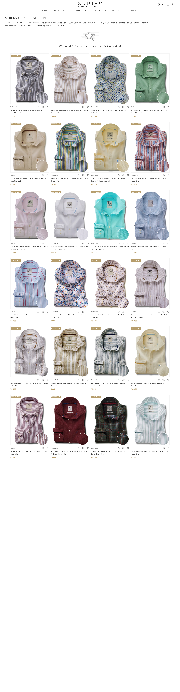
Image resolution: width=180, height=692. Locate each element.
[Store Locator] (158, 4)
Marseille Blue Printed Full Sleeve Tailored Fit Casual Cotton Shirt (68, 316)
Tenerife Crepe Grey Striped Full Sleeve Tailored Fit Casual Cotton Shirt (29, 384)
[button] (154, 4)
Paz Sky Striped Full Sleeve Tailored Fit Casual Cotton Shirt (148, 248)
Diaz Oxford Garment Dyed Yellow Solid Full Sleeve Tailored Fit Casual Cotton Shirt (108, 179)
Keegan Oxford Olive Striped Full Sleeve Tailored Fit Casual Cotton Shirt (27, 111)
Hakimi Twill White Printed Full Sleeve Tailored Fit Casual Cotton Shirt (110, 316)
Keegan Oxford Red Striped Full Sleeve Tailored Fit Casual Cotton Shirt (29, 452)
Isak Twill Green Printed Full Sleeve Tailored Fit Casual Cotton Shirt (109, 111)
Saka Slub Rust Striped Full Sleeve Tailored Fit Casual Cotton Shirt (148, 179)
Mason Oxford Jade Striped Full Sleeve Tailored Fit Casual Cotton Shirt (69, 179)
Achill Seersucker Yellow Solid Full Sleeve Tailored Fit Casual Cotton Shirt (148, 384)
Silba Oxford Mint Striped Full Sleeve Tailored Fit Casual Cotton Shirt (149, 452)
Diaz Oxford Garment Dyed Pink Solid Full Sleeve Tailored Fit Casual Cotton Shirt (29, 248)
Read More (62, 25)
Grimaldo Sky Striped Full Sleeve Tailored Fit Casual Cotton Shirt (27, 316)
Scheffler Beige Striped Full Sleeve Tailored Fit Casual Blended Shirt (68, 384)
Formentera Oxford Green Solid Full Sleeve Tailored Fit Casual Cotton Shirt (149, 111)
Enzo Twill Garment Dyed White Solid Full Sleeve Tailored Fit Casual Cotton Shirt (69, 248)
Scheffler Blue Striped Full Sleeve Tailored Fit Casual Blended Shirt (108, 384)
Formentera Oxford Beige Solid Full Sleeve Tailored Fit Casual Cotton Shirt (28, 179)
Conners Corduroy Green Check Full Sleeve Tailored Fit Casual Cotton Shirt (109, 452)
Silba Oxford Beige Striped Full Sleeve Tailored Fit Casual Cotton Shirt (69, 111)
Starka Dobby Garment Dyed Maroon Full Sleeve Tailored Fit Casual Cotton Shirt (69, 452)
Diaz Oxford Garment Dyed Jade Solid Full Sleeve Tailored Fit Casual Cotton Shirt (110, 248)
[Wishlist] (163, 4)
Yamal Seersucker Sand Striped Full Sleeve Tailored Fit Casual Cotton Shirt (149, 316)
